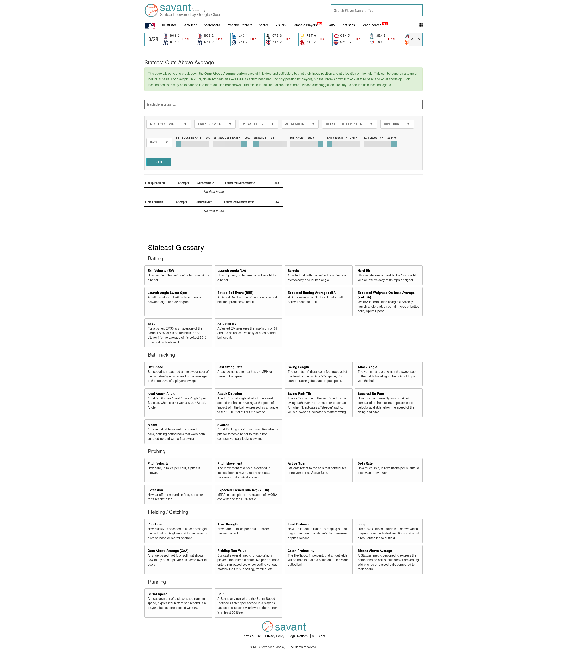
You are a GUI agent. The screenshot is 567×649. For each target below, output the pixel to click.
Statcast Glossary (176, 247)
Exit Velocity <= (380, 138)
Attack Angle (367, 367)
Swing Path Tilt (299, 393)
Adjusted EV (227, 323)
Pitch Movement (229, 463)
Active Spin (296, 463)
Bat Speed (155, 367)
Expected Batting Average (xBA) (312, 292)
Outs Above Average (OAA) (168, 550)
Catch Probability (301, 550)
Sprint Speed (158, 594)
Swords (223, 424)
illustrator (169, 25)
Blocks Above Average (375, 550)
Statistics (348, 25)
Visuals (280, 25)
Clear (159, 162)
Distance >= (264, 138)
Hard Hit (364, 270)
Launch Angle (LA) (231, 270)
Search (264, 25)
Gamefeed (190, 25)
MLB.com (318, 636)
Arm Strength (227, 524)
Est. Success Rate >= (193, 138)
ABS (332, 25)
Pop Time (155, 524)
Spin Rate (365, 463)
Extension (155, 490)
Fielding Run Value (231, 550)
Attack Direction (229, 393)
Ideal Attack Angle (161, 393)
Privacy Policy (275, 636)
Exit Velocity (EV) (161, 270)
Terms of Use (252, 636)
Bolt (220, 594)
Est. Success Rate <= (231, 138)
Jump (362, 524)
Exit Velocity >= (342, 138)
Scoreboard (212, 25)
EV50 (151, 323)
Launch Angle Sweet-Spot (167, 292)
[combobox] (377, 10)
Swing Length (298, 367)
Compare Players (304, 25)
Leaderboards (374, 25)
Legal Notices (299, 636)
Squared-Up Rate (371, 393)
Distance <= (303, 138)
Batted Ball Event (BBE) (235, 292)
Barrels (293, 270)
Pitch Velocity (158, 463)
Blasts (152, 424)
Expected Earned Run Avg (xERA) (243, 490)
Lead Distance (298, 524)
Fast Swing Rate (229, 367)
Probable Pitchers (239, 25)
